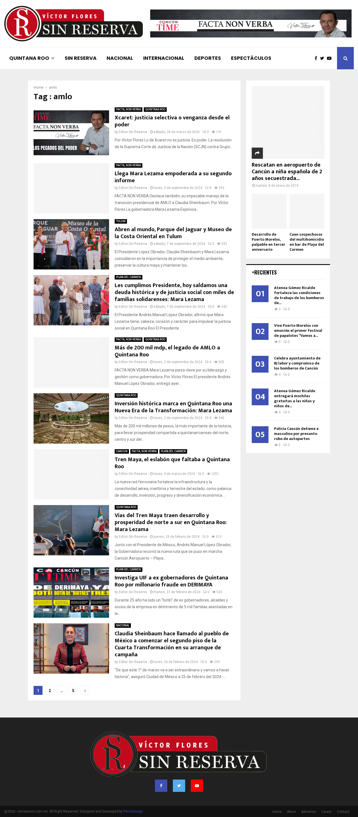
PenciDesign (133, 811)
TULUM (121, 221)
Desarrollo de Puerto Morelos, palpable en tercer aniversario (268, 242)
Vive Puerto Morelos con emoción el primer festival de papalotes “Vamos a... (298, 330)
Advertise (308, 812)
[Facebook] (317, 58)
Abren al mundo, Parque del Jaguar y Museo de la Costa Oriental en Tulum (173, 233)
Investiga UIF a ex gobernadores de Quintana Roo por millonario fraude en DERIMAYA (171, 581)
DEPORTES (207, 58)
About (291, 812)
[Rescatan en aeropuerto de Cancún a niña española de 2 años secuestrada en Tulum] (288, 122)
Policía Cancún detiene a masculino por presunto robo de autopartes (296, 433)
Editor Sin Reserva (133, 132)
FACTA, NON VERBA (128, 109)
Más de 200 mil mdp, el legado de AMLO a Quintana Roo (167, 351)
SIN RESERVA (80, 58)
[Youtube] (330, 58)
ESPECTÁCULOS (251, 58)
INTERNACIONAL (163, 58)
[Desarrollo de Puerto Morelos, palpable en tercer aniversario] (269, 211)
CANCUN (122, 451)
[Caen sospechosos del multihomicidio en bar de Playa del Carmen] (306, 211)
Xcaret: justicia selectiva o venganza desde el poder (172, 121)
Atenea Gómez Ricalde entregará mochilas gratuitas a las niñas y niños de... (294, 398)
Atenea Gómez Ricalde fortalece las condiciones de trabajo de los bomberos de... (299, 295)
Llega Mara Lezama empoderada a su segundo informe (173, 177)
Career (326, 812)
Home (277, 812)
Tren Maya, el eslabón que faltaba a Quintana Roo (172, 463)
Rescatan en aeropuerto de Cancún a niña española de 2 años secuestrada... (287, 171)
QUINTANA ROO (29, 58)
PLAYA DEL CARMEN (128, 277)
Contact (343, 812)
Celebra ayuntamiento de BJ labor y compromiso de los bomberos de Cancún (297, 363)
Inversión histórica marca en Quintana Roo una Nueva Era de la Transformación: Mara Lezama (173, 407)
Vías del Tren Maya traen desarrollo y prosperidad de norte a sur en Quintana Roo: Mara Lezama (171, 522)
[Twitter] (323, 58)
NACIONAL (120, 58)
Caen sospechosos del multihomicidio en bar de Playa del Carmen (306, 242)
